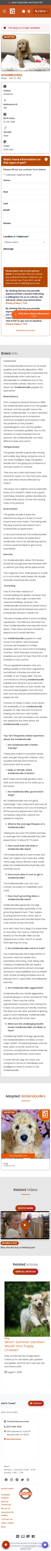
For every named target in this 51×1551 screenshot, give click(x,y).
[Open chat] (45, 1545)
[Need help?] (6, 1545)
